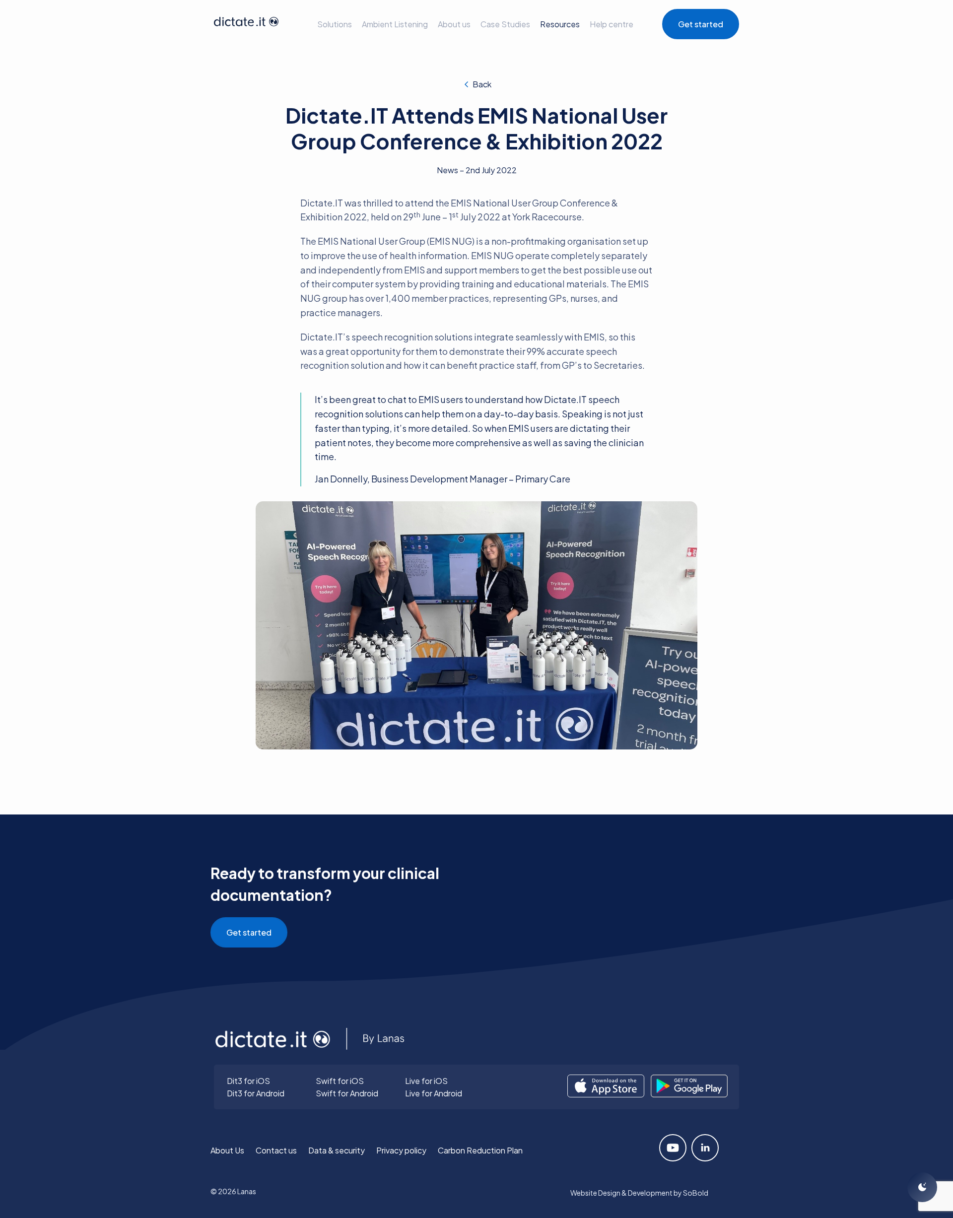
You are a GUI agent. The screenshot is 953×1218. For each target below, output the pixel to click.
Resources (560, 24)
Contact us (276, 1150)
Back (482, 84)
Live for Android (433, 1093)
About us (454, 24)
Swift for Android (347, 1093)
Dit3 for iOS (248, 1081)
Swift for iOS (340, 1081)
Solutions (334, 24)
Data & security (336, 1150)
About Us (227, 1150)
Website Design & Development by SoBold (639, 1192)
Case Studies (505, 24)
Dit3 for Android (255, 1093)
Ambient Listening (395, 24)
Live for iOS (426, 1081)
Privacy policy (401, 1150)
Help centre (611, 24)
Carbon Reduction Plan (480, 1150)
